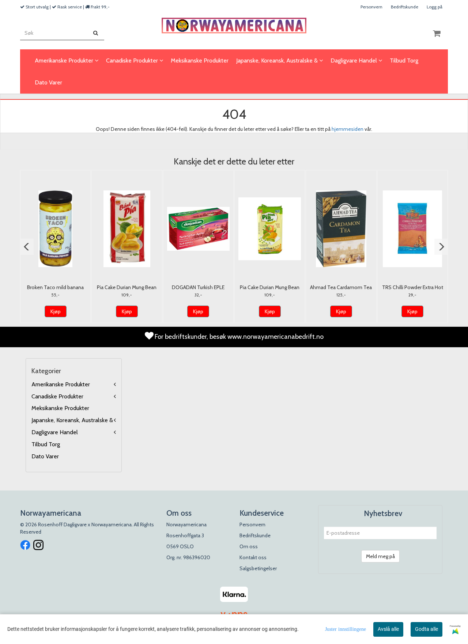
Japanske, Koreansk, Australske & (72, 420)
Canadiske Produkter (57, 396)
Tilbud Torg (45, 444)
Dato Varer (45, 456)
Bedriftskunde (404, 7)
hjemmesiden (347, 129)
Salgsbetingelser (258, 568)
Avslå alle (388, 629)
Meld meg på (380, 556)
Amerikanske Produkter (60, 384)
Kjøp (55, 311)
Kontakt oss (253, 557)
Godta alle (426, 629)
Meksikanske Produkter (60, 408)
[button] (27, 247)
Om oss (248, 546)
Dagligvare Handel (54, 432)
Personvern (371, 7)
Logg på (434, 7)
